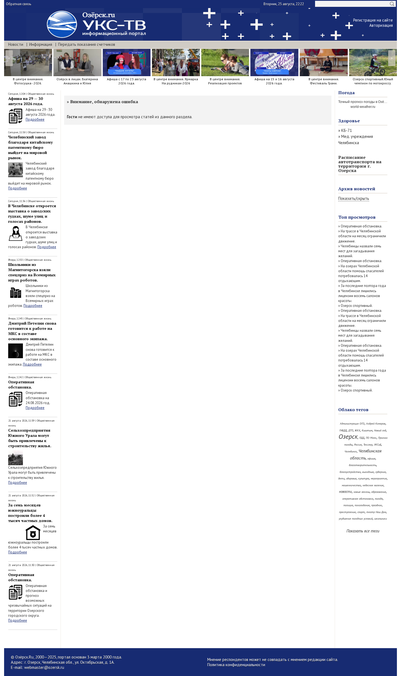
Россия (358, 444)
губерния (380, 472)
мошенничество (351, 485)
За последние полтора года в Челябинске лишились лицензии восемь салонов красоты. (362, 293)
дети (341, 478)
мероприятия (379, 478)
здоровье (351, 478)
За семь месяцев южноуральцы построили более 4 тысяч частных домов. (30, 512)
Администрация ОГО (352, 423)
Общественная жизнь (41, 94)
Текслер (367, 444)
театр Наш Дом (376, 512)
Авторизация (381, 25)
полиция (348, 505)
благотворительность (362, 465)
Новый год (380, 430)
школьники (380, 518)
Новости (15, 44)
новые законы (362, 492)
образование (378, 492)
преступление (347, 512)
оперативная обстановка (357, 498)
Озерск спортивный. (357, 305)
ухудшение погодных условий (356, 518)
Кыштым (367, 430)
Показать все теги (362, 530)
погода (379, 498)
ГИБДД (343, 430)
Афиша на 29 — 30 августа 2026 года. (25, 101)
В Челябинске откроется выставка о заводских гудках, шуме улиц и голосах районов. (32, 213)
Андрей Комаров (375, 423)
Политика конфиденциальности (236, 664)
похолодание (362, 505)
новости (345, 491)
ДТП (350, 430)
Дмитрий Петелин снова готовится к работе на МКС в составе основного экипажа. (32, 331)
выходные (368, 472)
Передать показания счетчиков (86, 44)
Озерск (348, 436)
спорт (361, 512)
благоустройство (350, 472)
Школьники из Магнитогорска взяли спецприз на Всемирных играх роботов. (32, 272)
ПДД (361, 438)
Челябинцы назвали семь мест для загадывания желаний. (359, 251)
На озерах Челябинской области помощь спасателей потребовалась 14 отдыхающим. (361, 273)
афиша (371, 458)
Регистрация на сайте (373, 20)
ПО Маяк (371, 438)
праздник (376, 505)
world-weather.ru (363, 107)
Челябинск (351, 451)
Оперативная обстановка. (21, 384)
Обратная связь (18, 4)
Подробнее (35, 119)
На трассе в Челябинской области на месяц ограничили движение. (362, 236)
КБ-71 (346, 130)
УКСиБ (377, 444)
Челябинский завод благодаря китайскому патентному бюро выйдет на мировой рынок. (30, 147)
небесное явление (373, 485)
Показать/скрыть (353, 198)
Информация (40, 44)
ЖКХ (357, 430)
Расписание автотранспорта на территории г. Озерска (359, 163)
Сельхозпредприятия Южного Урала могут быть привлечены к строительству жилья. (29, 438)
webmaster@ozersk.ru (44, 667)
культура (363, 478)
